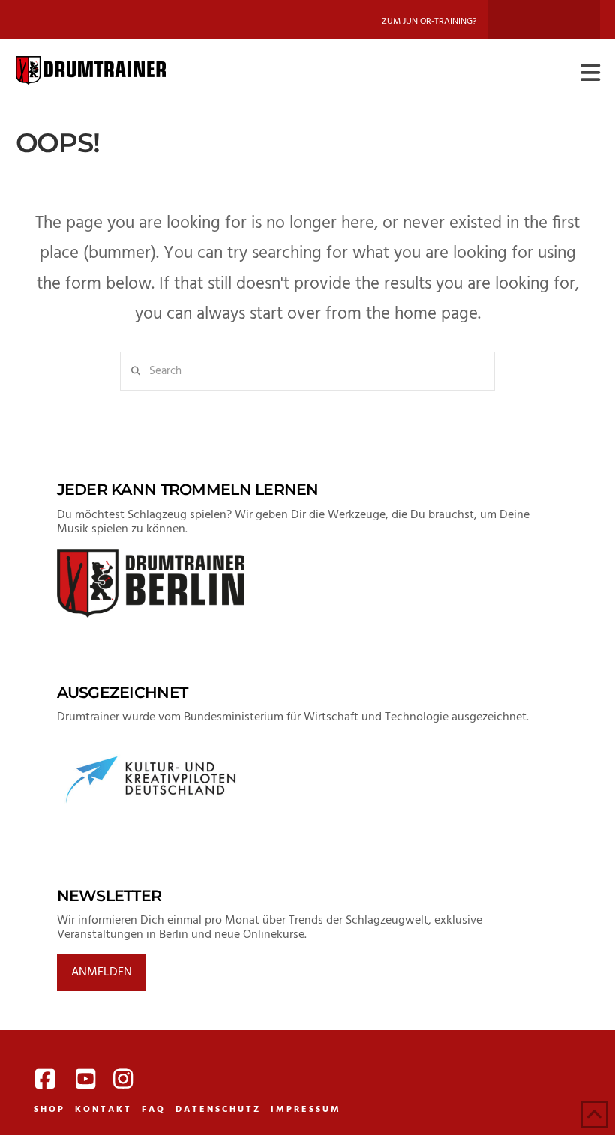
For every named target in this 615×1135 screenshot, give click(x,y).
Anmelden (101, 972)
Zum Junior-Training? (429, 21)
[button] (590, 73)
